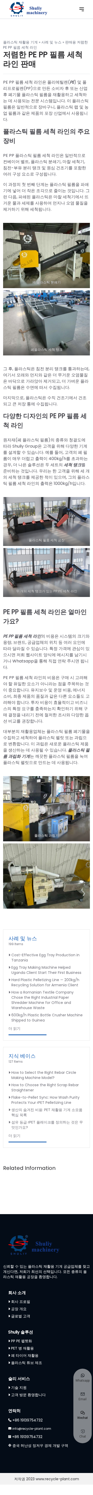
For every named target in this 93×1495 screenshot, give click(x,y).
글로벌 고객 (20, 1316)
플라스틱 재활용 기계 (20, 42)
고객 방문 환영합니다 (28, 1394)
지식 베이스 (22, 1056)
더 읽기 (14, 1028)
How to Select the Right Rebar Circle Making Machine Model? (43, 1075)
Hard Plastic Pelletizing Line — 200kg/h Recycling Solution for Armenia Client (45, 982)
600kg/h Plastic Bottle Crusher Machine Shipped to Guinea (47, 1017)
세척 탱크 (72, 465)
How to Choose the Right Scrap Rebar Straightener (45, 1087)
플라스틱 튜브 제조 (26, 1362)
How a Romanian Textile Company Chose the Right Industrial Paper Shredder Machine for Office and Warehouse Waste (42, 1000)
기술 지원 (19, 1387)
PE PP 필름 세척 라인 (22, 636)
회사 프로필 (20, 1301)
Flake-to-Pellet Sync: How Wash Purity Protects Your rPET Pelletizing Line (45, 1100)
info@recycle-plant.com (31, 1428)
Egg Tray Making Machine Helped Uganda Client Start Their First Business (46, 970)
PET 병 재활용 (22, 1348)
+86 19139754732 (27, 1420)
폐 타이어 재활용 (24, 1355)
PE (72, 82)
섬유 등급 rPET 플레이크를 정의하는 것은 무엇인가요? (47, 1125)
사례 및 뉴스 (51, 42)
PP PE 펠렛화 (21, 1341)
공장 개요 (19, 1308)
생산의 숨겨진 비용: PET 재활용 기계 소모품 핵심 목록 (46, 1112)
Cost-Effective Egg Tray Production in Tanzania (45, 957)
